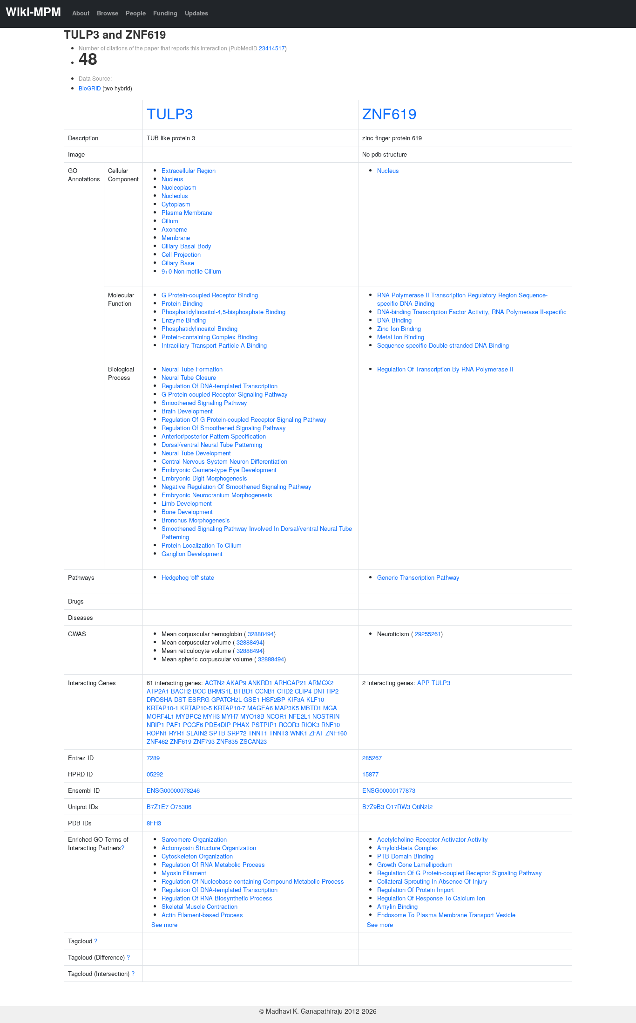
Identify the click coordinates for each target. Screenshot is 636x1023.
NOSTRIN (325, 716)
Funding (165, 12)
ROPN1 (157, 732)
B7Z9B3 (373, 806)
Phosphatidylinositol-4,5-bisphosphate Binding (223, 311)
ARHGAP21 (290, 682)
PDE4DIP (218, 724)
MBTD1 (311, 707)
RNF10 (330, 724)
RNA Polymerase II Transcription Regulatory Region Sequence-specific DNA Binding (462, 299)
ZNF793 (204, 741)
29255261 (428, 633)
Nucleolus (175, 195)
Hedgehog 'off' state (188, 577)
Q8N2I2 (422, 806)
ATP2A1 (158, 691)
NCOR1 (276, 716)
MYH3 (211, 716)
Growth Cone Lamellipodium (415, 864)
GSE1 (252, 699)
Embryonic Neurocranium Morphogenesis (217, 494)
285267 (372, 757)
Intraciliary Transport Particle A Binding (214, 345)
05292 (155, 773)
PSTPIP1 (264, 724)
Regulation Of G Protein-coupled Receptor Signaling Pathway (244, 419)
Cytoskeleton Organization (197, 855)
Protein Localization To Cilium (202, 545)
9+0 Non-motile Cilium (191, 271)
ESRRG (199, 699)
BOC (199, 691)
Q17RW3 (398, 806)
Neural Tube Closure (189, 377)
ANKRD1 (260, 682)
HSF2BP (273, 699)
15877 (370, 773)
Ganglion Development (192, 553)
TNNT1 (257, 732)
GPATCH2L (226, 699)
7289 (153, 757)
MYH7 (230, 716)
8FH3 (154, 822)
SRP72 (236, 732)
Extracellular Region (189, 170)
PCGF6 (193, 724)
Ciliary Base (178, 262)
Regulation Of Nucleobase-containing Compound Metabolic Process (253, 881)
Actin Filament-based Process (202, 914)
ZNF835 (227, 741)
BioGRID (90, 88)
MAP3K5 (287, 707)
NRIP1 (155, 724)
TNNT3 (278, 732)
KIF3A (295, 699)
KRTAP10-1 (162, 707)
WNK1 (298, 732)
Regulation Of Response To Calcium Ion (431, 897)
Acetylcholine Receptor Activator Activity (432, 839)
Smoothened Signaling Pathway (204, 402)
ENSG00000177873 (388, 790)
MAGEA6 (260, 707)
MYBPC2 (188, 716)
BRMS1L (220, 691)
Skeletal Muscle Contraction (199, 906)
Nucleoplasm (179, 187)
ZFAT (316, 732)
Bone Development (187, 511)
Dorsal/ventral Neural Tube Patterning (212, 444)
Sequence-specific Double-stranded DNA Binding (443, 345)
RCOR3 (289, 724)
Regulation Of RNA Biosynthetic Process (217, 897)
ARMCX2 (320, 682)
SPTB (217, 732)
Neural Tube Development (196, 452)
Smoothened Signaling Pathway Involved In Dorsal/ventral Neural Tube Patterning (257, 532)
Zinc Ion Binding (399, 328)
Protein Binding (182, 303)
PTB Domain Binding (405, 855)
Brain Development (187, 410)
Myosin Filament (184, 872)
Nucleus (172, 178)
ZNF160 (336, 732)
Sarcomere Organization (194, 839)
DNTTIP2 (325, 691)
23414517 (272, 48)
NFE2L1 (300, 716)
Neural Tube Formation (192, 368)
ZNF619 (389, 113)
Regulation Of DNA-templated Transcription (219, 385)
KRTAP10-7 (229, 707)
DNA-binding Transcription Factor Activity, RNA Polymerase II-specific (472, 311)
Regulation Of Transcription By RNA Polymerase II (445, 368)
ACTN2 (214, 682)
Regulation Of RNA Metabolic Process (213, 864)
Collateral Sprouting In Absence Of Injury (432, 881)
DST (180, 699)
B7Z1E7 (158, 806)
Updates (196, 12)
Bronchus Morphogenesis (196, 519)
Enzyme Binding (184, 320)
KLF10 (315, 699)
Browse (107, 12)
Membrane (176, 237)
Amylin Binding (397, 906)
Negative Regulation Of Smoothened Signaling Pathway (236, 486)
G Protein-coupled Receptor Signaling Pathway (225, 394)
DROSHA (159, 699)
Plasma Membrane (187, 212)
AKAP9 (236, 682)
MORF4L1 (160, 716)
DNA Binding (394, 320)
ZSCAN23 (253, 741)
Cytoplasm (176, 203)
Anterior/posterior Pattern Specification (214, 436)
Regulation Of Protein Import (415, 889)
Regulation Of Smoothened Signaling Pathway (224, 427)
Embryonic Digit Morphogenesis (204, 478)
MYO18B (252, 716)
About (80, 12)
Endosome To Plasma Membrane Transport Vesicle (446, 914)
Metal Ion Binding (400, 336)
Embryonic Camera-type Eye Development (219, 469)
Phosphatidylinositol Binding (199, 328)
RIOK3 (310, 724)
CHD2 (285, 691)
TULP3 (170, 113)
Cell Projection (181, 254)
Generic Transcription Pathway (418, 577)
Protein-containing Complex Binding (209, 336)
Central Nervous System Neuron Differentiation (224, 461)
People (136, 12)
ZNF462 (157, 741)
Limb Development (187, 503)
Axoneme (174, 229)
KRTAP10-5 (196, 707)
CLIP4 (303, 691)
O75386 (180, 806)
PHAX (241, 724)
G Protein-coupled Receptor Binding (210, 294)
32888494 (261, 633)
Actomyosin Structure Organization (209, 847)
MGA (330, 707)
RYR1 (176, 732)
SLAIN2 (196, 732)
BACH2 (181, 691)
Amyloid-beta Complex (407, 847)
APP (423, 682)
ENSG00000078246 (173, 790)
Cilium (170, 220)
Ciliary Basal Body (186, 245)
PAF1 (173, 724)
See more (164, 924)
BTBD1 (243, 691)
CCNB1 (265, 691)
